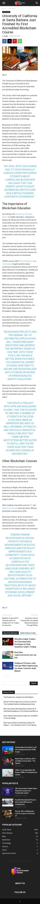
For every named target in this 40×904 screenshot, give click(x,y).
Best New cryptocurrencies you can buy (25, 655)
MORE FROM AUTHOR (28, 633)
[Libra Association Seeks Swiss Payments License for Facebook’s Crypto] (7, 791)
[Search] (37, 3)
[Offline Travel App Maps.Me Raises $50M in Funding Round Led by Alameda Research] (7, 773)
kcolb (6, 36)
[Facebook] (4, 41)
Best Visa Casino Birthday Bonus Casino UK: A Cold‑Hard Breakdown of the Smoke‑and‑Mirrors (21, 710)
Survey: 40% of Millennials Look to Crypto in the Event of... (25, 813)
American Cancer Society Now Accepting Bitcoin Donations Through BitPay (29, 621)
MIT (30, 505)
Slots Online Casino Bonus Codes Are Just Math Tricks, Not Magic (21, 717)
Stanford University (9, 508)
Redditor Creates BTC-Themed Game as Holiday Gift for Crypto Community (10, 621)
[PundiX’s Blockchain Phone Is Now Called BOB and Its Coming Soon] (7, 802)
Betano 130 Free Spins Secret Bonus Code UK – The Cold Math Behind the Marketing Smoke (20, 703)
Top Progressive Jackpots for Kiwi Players (19, 697)
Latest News (12, 8)
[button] (3, 3)
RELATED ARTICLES (10, 633)
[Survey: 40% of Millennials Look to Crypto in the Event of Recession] (7, 814)
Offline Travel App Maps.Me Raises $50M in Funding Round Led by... (26, 772)
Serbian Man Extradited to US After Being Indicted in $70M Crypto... (26, 749)
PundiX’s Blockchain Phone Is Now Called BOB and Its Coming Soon (25, 802)
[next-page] (7, 676)
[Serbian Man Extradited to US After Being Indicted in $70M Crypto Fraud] (7, 750)
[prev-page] (3, 676)
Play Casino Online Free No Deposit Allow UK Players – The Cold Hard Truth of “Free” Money (20, 724)
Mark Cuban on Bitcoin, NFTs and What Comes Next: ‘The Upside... (25, 761)
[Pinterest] (14, 41)
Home (4, 8)
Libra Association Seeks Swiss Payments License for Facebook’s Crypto (26, 791)
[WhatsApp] (20, 41)
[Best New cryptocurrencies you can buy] (7, 655)
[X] (9, 41)
